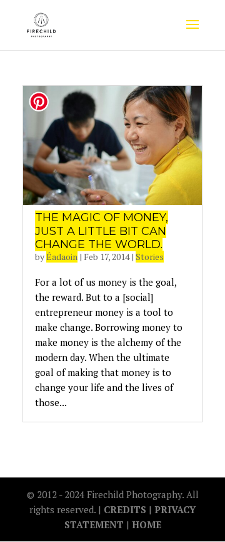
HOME (146, 524)
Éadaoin (62, 257)
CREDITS (126, 509)
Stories (150, 257)
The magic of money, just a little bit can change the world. (101, 231)
